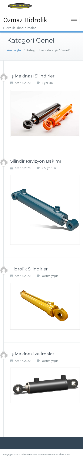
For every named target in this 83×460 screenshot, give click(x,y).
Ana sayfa (14, 50)
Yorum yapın (50, 275)
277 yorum (49, 168)
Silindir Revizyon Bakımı (35, 161)
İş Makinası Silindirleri (33, 76)
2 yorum (47, 83)
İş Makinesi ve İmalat (32, 353)
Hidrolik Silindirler (29, 269)
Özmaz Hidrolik (25, 20)
